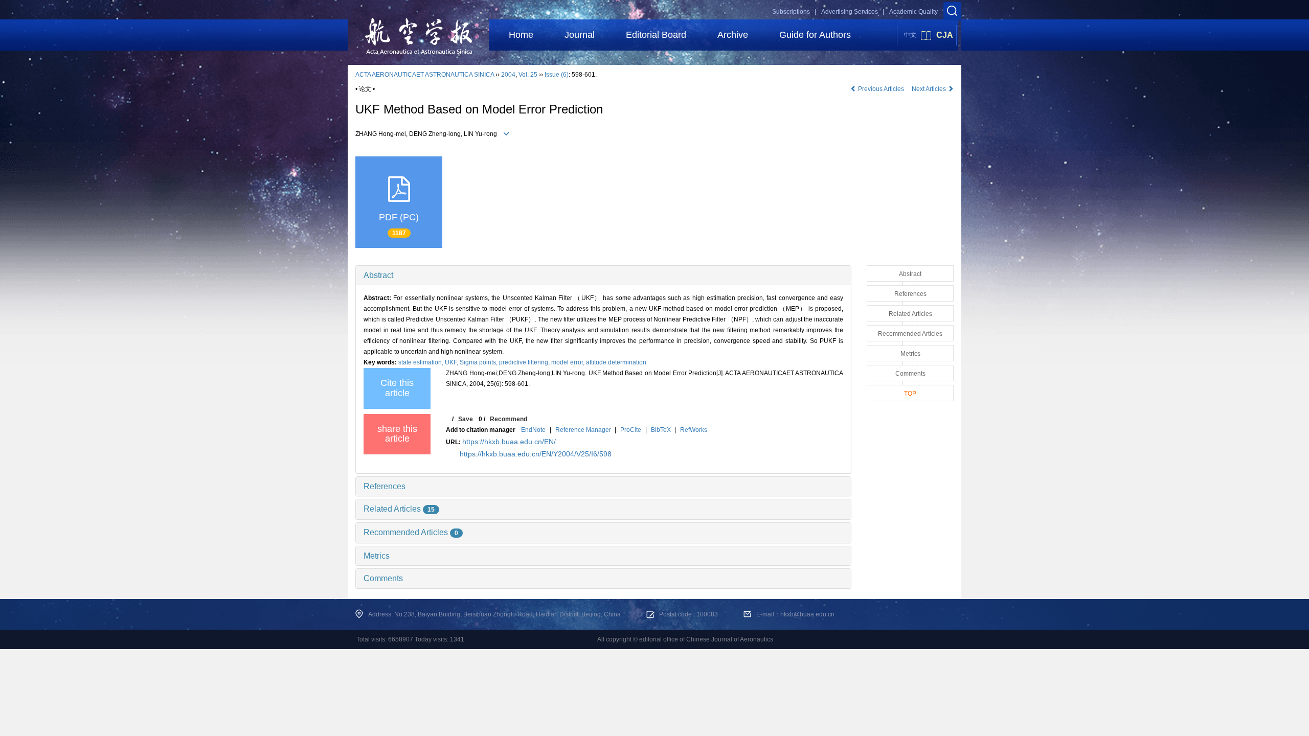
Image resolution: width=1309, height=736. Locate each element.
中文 (910, 34)
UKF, (452, 362)
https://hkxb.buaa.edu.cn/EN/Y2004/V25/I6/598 (536, 454)
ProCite (630, 429)
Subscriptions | (794, 11)
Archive (732, 35)
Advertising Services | (852, 11)
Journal (580, 35)
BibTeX (661, 429)
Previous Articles (881, 89)
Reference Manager (583, 429)
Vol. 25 (527, 74)
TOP (910, 393)
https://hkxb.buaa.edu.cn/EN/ (509, 442)
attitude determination (616, 362)
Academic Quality (913, 11)
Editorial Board (656, 35)
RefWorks (693, 429)
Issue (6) (557, 74)
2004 (508, 74)
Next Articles (929, 89)
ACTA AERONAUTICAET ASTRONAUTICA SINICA (424, 74)
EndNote (533, 429)
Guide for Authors (815, 35)
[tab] (603, 275)
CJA (944, 35)
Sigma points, (479, 362)
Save (465, 419)
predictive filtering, (525, 362)
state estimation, (421, 362)
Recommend (508, 419)
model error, (568, 362)
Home (521, 35)
